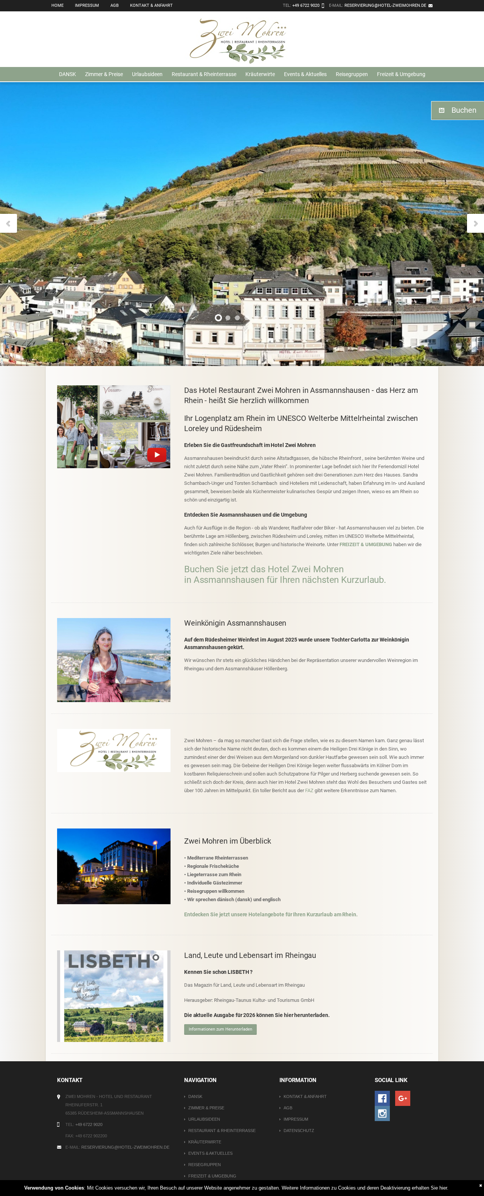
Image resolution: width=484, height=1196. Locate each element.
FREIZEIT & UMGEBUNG (366, 544)
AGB (114, 5)
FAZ (310, 790)
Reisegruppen (352, 74)
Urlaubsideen (147, 74)
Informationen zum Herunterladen (220, 1029)
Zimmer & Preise (104, 74)
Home (57, 5)
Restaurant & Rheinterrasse (204, 74)
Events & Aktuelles (305, 74)
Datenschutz (299, 1130)
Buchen (463, 110)
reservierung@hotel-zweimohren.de (385, 5)
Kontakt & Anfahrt (151, 5)
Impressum (87, 5)
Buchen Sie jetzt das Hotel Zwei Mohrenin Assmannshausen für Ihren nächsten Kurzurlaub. (285, 574)
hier (443, 1188)
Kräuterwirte (260, 74)
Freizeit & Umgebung (401, 74)
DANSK (67, 74)
